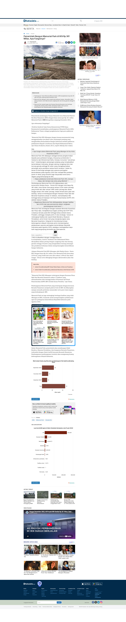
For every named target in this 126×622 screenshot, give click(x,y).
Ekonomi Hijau (48, 25)
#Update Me (49, 420)
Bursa (34, 593)
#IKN (33, 420)
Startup (42, 593)
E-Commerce (44, 590)
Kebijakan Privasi (57, 606)
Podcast (81, 25)
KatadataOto (98, 597)
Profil (51, 591)
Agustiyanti (33, 41)
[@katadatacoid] (101, 602)
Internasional (50, 28)
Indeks (96, 590)
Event (96, 595)
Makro (34, 590)
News (87, 590)
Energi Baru (61, 590)
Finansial (31, 25)
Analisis (69, 591)
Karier (40, 606)
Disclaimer (64, 606)
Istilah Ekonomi (53, 593)
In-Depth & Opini (65, 25)
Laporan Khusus (80, 594)
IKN (44, 120)
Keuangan (35, 591)
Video (77, 25)
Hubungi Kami (71, 606)
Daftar (59, 602)
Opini (78, 591)
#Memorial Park (40, 420)
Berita (26, 25)
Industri (43, 28)
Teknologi (43, 596)
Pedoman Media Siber (47, 606)
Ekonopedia (41, 25)
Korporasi (35, 594)
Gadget (43, 594)
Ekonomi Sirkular (62, 591)
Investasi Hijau (62, 593)
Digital (35, 25)
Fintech (43, 591)
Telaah (78, 590)
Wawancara (79, 593)
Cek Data (70, 593)
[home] (24, 25)
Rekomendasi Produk (37, 305)
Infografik (70, 590)
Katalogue (88, 593)
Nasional (38, 28)
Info (85, 25)
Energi (55, 28)
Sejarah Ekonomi (54, 590)
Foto (87, 594)
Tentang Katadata (27, 606)
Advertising (35, 606)
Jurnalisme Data (56, 25)
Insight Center (98, 593)
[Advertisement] (90, 154)
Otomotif (73, 25)
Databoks (97, 594)
